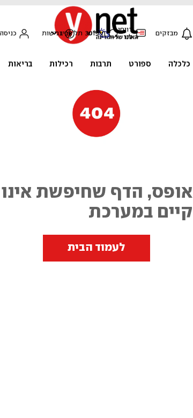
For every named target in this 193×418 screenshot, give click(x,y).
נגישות (52, 33)
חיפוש (96, 33)
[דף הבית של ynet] (96, 43)
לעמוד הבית (96, 247)
